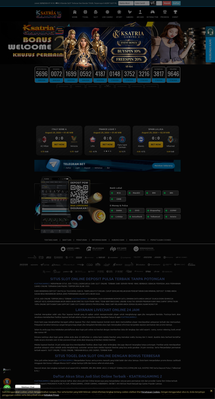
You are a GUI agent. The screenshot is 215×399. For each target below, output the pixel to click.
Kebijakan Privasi (51, 395)
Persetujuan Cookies (150, 392)
